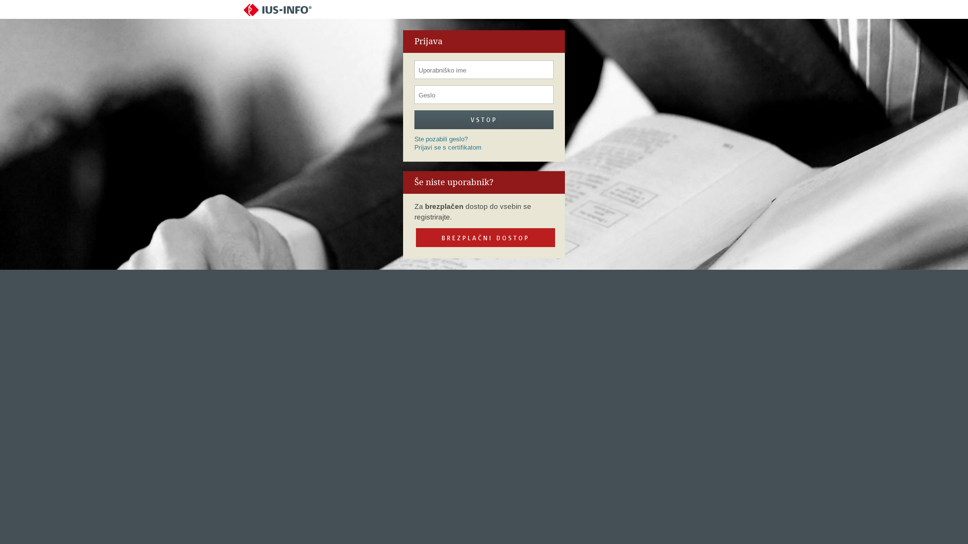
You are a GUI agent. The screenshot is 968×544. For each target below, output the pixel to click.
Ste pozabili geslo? (441, 139)
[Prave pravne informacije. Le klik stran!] (278, 9)
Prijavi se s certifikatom (447, 147)
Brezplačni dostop (486, 238)
